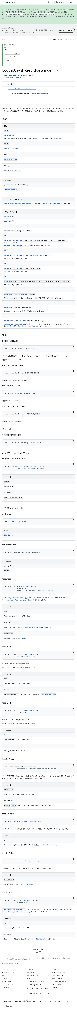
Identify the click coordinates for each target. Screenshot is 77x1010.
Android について (7, 1001)
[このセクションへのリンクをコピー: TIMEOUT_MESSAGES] (23, 435)
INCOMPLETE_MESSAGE (11, 148)
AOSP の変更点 (61, 17)
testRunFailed (9, 294)
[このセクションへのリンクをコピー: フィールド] (15, 429)
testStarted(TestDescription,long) (19, 600)
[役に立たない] (73, 39)
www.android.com (57, 978)
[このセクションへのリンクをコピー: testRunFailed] (16, 814)
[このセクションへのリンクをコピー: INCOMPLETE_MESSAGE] (26, 365)
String (29, 884)
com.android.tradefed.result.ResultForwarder (22, 89)
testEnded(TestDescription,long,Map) (21, 326)
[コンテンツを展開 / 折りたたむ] (15, 45)
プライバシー (44, 1001)
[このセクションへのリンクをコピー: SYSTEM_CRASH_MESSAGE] (28, 406)
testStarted (8, 321)
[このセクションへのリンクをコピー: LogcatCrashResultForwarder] (30, 459)
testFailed (8, 255)
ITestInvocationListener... (51, 204)
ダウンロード (6, 978)
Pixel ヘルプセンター (58, 975)
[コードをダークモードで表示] (73, 347)
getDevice (8, 221)
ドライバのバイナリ (8, 987)
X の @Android (31, 972)
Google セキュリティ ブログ (35, 981)
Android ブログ (31, 978)
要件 (3, 975)
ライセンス (34, 1001)
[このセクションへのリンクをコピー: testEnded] (13, 579)
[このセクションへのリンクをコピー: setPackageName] (19, 545)
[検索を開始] (48, 2)
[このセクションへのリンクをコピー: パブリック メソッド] (25, 508)
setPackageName (9, 231)
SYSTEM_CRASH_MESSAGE (12, 171)
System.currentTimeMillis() (34, 627)
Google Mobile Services (59, 981)
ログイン (72, 2)
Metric (13, 805)
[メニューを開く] (3, 2)
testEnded (7, 240)
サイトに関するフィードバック (59, 1001)
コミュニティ (18, 1001)
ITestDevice (29, 204)
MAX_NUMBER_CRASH (10, 159)
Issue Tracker (56, 987)
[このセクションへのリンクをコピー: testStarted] (14, 893)
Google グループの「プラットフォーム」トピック (38, 985)
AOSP (3, 40)
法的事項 (27, 1001)
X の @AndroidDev (32, 975)
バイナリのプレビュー (8, 981)
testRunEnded (9, 281)
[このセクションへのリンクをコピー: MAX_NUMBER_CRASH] (24, 386)
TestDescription (18, 240)
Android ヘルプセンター (59, 972)
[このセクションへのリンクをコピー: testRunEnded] (16, 759)
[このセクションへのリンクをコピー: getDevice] (13, 514)
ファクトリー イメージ (9, 984)
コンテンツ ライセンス (34, 958)
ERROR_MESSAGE (9, 135)
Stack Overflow (56, 984)
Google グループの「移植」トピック (38, 993)
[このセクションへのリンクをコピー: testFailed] (12, 647)
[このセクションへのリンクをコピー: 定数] (9, 335)
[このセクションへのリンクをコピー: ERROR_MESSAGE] (20, 341)
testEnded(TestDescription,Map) (16, 246)
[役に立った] (70, 39)
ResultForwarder (16, 77)
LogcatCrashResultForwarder (14, 204)
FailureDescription (37, 255)
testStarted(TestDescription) (15, 324)
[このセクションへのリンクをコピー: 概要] (9, 119)
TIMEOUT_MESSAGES (10, 189)
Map (23, 638)
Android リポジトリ (8, 972)
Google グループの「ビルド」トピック (38, 989)
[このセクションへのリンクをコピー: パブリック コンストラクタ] (32, 453)
